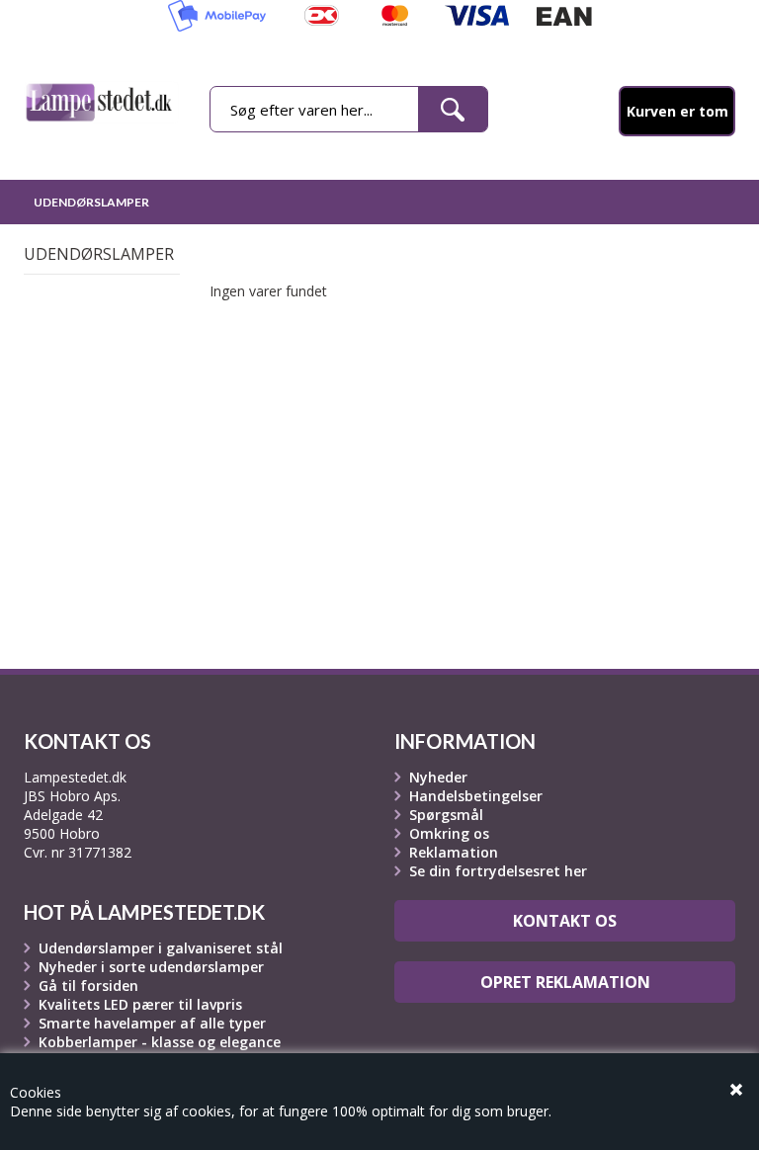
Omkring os (449, 833)
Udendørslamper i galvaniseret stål (161, 948)
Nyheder (438, 777)
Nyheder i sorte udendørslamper (151, 966)
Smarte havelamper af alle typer (152, 1023)
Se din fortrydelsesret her (498, 871)
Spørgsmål (446, 814)
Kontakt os (565, 921)
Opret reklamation (565, 982)
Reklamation (453, 852)
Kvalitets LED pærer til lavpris (140, 1004)
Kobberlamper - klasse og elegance (160, 1041)
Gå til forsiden (88, 985)
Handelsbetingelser (476, 795)
